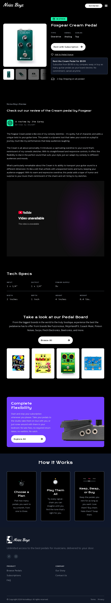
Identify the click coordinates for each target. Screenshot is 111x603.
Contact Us (61, 575)
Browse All (46, 340)
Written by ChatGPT (25, 125)
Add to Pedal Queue (64, 54)
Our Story (60, 570)
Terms (93, 599)
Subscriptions (14, 575)
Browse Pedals (14, 570)
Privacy (101, 599)
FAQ (9, 580)
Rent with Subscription (66, 46)
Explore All (20, 439)
